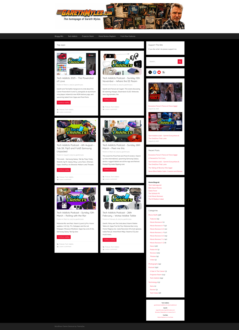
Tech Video (154, 293)
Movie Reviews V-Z (157, 243)
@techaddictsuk (172, 305)
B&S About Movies (155, 188)
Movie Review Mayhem (107, 36)
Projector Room (88, 36)
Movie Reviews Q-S (157, 236)
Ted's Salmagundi (154, 185)
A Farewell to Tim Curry (156, 158)
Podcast (62, 109)
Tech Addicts (72, 36)
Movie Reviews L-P (157, 232)
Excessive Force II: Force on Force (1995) (162, 106)
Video (152, 260)
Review (152, 290)
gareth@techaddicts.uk (160, 305)
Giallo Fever (152, 191)
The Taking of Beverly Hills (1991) (160, 168)
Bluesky (157, 312)
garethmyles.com (170, 310)
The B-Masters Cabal (156, 199)
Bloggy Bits (59, 36)
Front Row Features (128, 36)
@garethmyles (160, 310)
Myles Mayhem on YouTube (165, 317)
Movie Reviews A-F (157, 226)
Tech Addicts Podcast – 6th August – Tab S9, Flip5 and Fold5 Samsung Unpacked (75, 148)
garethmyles (79, 85)
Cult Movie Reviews (155, 196)
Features (153, 219)
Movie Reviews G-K (157, 229)
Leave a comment (65, 112)
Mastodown (164, 312)
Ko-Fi (174, 312)
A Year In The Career (157, 271)
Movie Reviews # (156, 222)
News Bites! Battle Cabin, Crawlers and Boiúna (165, 171)
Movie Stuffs (152, 215)
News (152, 246)
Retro (152, 286)
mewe (170, 312)
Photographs (153, 264)
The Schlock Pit (154, 193)
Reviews (153, 253)
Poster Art (153, 249)
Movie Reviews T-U (157, 239)
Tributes (153, 256)
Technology (152, 282)
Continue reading (63, 102)
